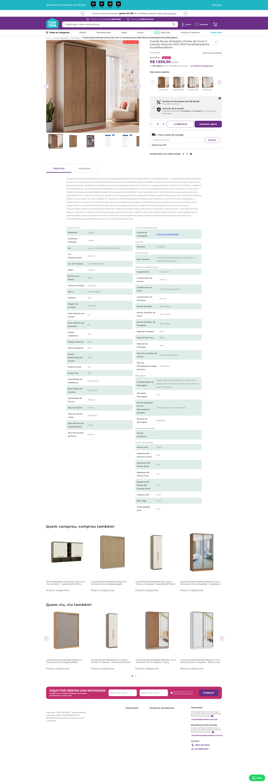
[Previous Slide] (152, 82)
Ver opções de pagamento (202, 66)
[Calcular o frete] (212, 140)
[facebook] (183, 154)
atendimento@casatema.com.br (207, 735)
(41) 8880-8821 (202, 749)
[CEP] (178, 138)
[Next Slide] (219, 82)
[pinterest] (187, 154)
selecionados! (169, 13)
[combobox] (120, 24)
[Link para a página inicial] (48, 38)
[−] (152, 124)
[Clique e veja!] (212, 53)
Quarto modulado (60, 38)
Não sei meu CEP (159, 145)
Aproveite (217, 5)
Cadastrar (208, 692)
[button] (132, 676)
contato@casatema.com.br (205, 719)
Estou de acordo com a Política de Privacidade (183, 693)
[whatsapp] (191, 154)
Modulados (75, 38)
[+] (164, 124)
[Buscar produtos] (174, 24)
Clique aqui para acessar (168, 234)
